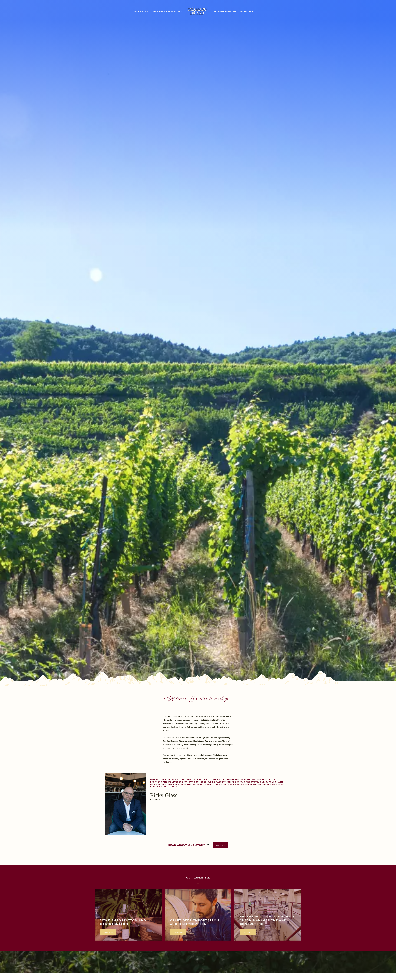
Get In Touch (246, 11)
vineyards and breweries (173, 723)
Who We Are (141, 11)
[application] (149, 11)
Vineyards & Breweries (166, 11)
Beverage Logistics (225, 11)
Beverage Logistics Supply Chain (203, 755)
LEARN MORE (108, 932)
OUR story (220, 845)
